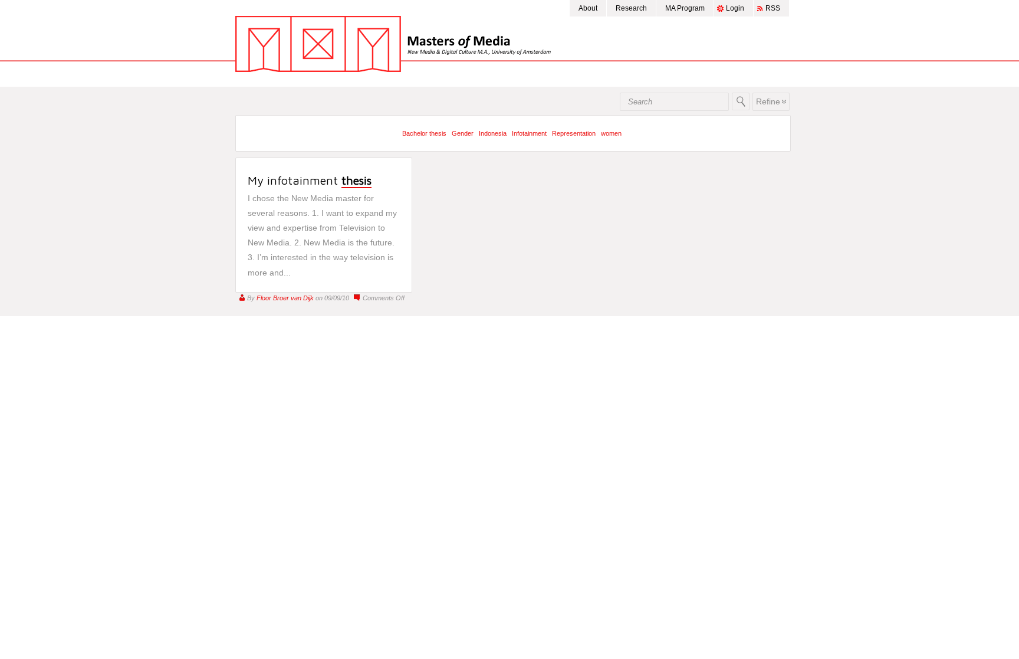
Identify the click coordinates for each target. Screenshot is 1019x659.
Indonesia (493, 133)
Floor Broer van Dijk (285, 297)
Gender (463, 133)
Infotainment (529, 133)
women (611, 133)
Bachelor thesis (424, 133)
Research (631, 8)
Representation (574, 133)
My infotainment (310, 180)
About (587, 8)
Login (735, 8)
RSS (772, 8)
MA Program (685, 8)
